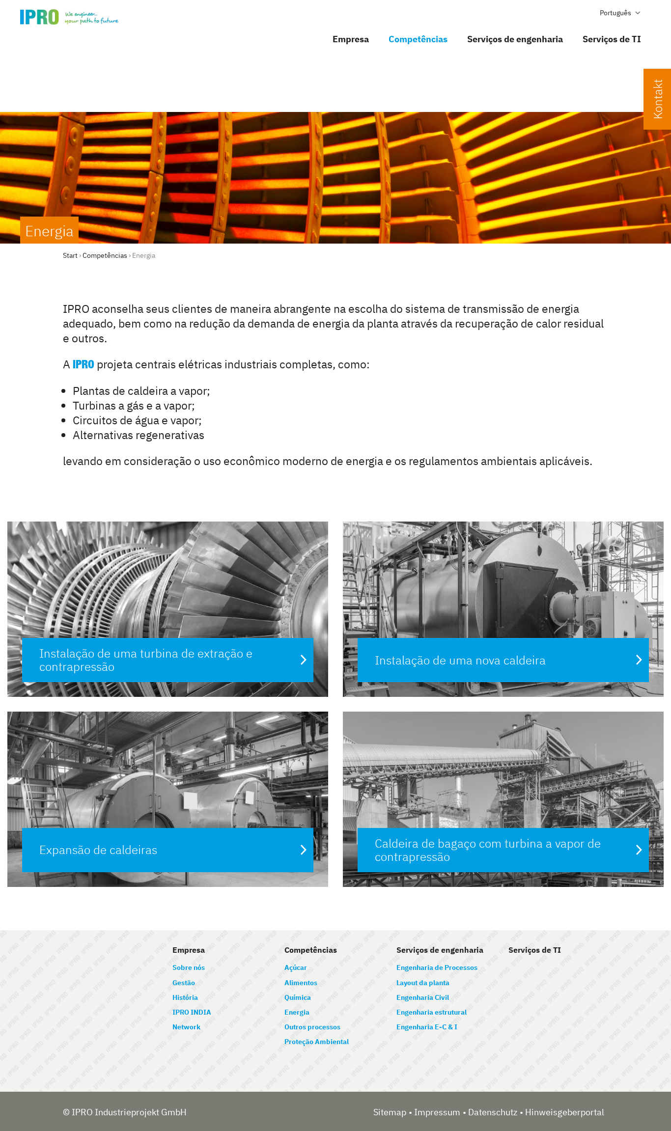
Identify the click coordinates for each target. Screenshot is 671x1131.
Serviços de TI (612, 39)
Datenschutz (492, 1112)
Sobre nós (188, 967)
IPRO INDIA (191, 1012)
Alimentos (300, 982)
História (185, 997)
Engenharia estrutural (431, 1012)
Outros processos (312, 1026)
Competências (418, 39)
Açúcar (295, 967)
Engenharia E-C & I (426, 1026)
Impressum (437, 1112)
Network (186, 1026)
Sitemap (389, 1112)
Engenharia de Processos (436, 967)
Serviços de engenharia (515, 39)
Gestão (183, 982)
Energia (296, 1012)
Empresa (351, 39)
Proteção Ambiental (316, 1041)
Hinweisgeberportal (564, 1112)
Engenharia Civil (422, 997)
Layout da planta (422, 982)
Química (297, 997)
